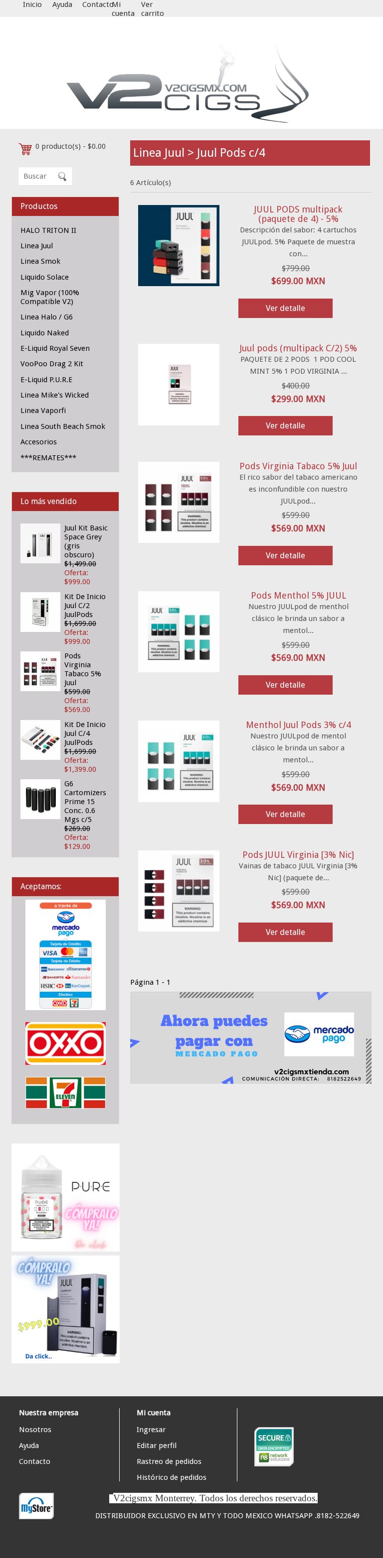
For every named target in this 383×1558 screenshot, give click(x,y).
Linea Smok (40, 261)
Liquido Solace (44, 277)
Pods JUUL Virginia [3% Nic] (298, 854)
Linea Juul (36, 245)
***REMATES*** (48, 457)
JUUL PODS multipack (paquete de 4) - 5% (298, 214)
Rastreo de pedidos (169, 1461)
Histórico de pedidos (171, 1477)
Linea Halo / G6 (46, 316)
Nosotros (35, 1429)
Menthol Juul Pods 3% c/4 (298, 725)
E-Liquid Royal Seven (55, 348)
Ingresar (151, 1429)
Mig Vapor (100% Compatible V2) (49, 297)
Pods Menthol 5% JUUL (298, 595)
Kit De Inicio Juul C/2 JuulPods (85, 605)
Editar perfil (157, 1445)
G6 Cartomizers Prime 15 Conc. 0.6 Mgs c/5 (85, 801)
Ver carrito (152, 9)
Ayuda (62, 4)
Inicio (32, 4)
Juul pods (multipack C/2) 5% (298, 348)
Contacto (98, 4)
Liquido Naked (44, 332)
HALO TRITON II (48, 230)
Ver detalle (285, 308)
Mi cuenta (123, 9)
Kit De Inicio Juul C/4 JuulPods (85, 733)
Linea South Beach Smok (62, 426)
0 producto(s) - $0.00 (70, 146)
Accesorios (38, 441)
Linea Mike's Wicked (54, 395)
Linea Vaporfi (43, 410)
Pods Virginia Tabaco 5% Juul (82, 669)
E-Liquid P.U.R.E (46, 379)
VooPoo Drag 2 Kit (51, 363)
